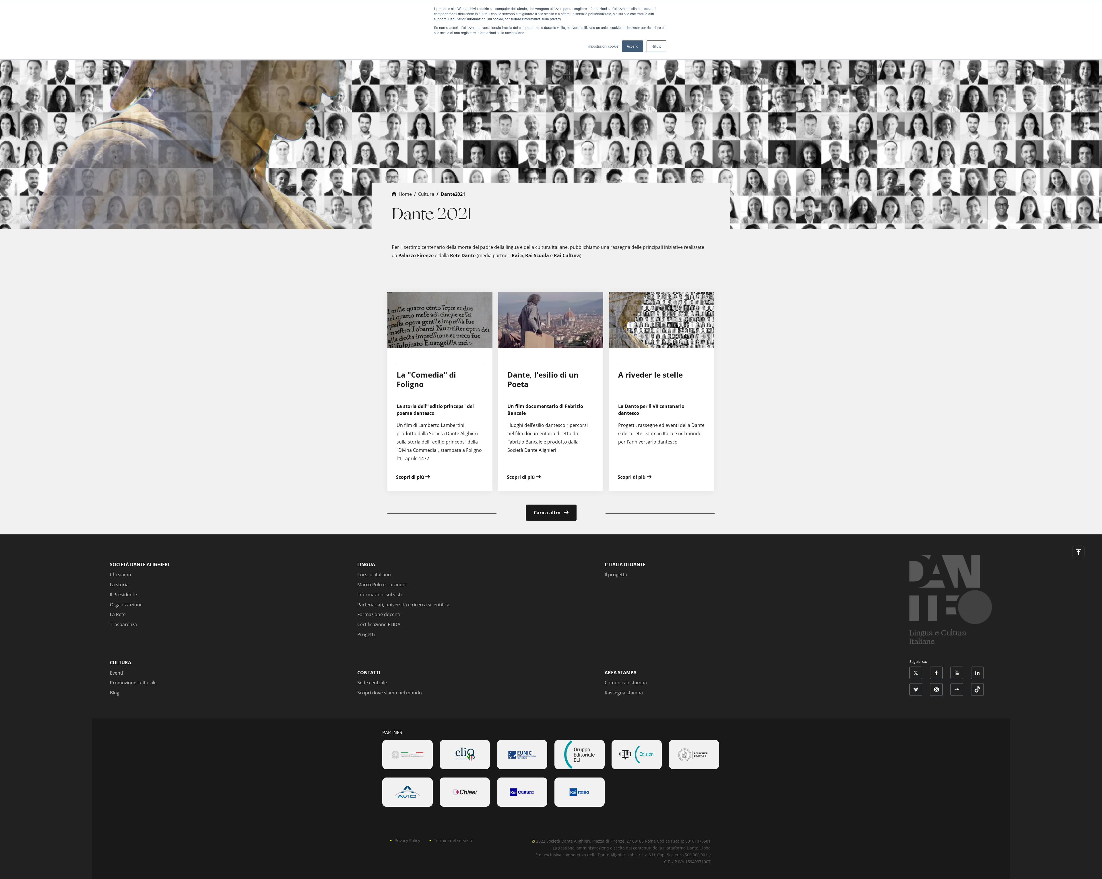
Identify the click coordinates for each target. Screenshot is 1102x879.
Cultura (426, 194)
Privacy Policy (407, 840)
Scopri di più (410, 477)
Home (405, 194)
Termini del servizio (453, 840)
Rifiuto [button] (656, 46)
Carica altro (548, 512)
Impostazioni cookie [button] (602, 46)
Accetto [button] (632, 46)
